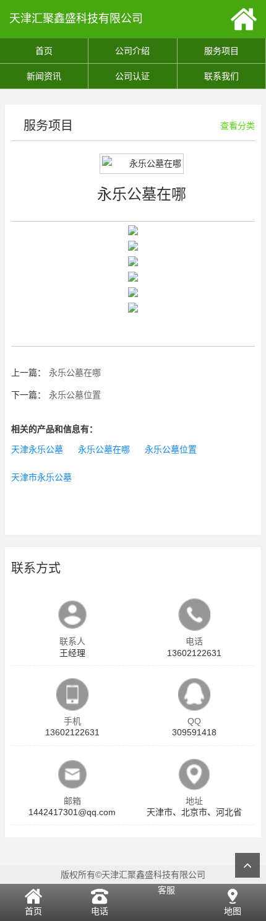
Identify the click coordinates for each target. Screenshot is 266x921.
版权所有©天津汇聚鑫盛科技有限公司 (133, 875)
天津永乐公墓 (37, 449)
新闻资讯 (44, 76)
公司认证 (132, 76)
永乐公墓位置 (75, 395)
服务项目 (221, 51)
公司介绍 (132, 51)
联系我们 (221, 76)
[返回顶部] (247, 865)
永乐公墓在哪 (75, 373)
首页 (44, 51)
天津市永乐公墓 (41, 477)
